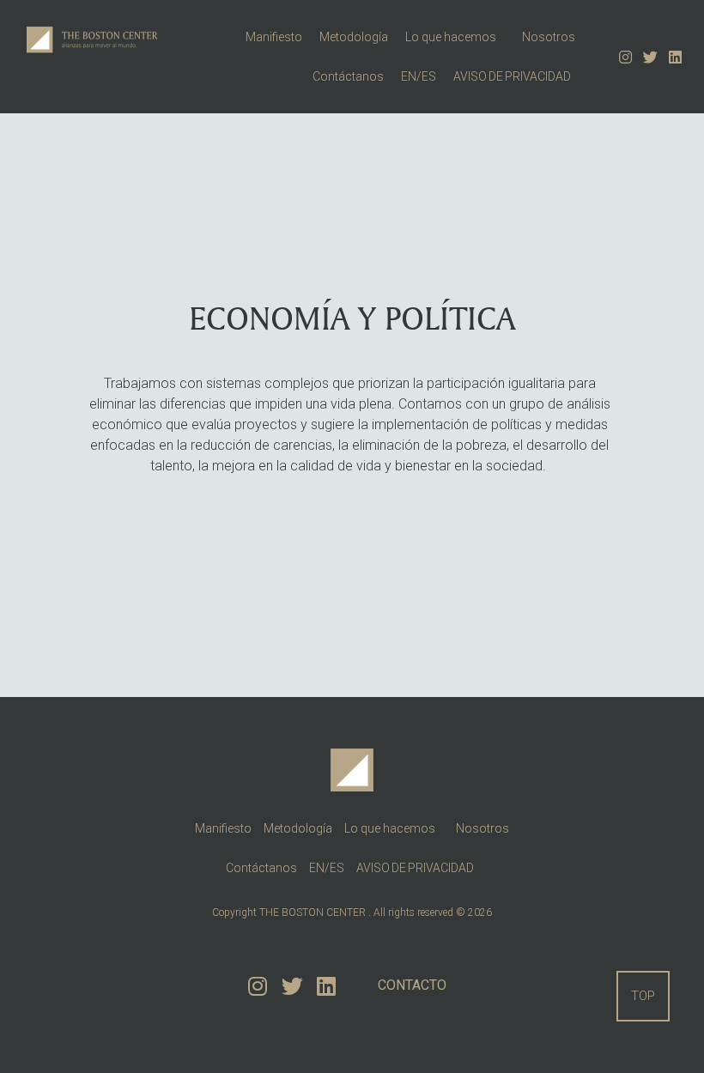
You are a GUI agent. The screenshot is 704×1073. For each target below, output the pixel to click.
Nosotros (548, 37)
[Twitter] (650, 56)
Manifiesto (274, 37)
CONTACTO (412, 985)
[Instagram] (624, 56)
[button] (643, 996)
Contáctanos (348, 76)
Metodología (353, 37)
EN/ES (418, 76)
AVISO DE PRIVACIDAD (514, 76)
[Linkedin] (675, 56)
